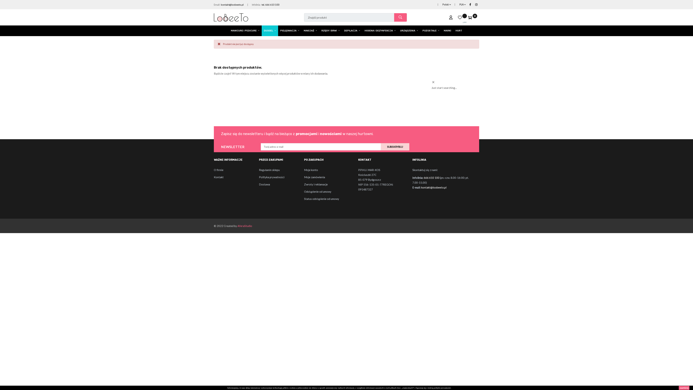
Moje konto (311, 170)
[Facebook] (470, 4)
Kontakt (219, 177)
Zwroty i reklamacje (316, 184)
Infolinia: (256, 4)
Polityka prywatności (271, 177)
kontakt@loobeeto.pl (232, 4)
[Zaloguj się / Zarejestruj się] (451, 17)
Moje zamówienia (314, 177)
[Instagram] (476, 4)
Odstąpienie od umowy (317, 191)
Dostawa (264, 184)
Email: (217, 4)
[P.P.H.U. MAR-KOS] (231, 17)
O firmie (218, 170)
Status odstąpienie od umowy (321, 198)
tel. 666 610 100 (270, 4)
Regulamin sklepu (269, 170)
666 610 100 (431, 177)
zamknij (684, 387)
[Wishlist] (460, 17)
